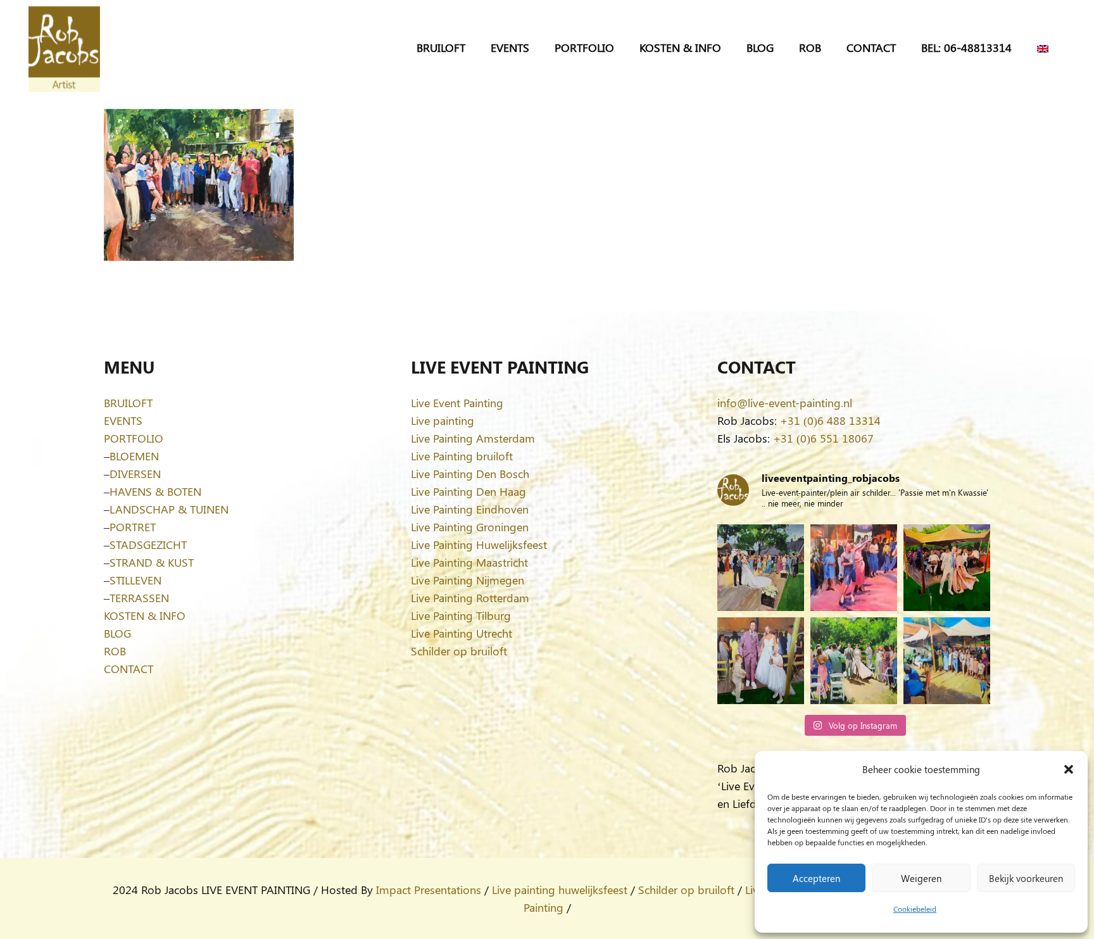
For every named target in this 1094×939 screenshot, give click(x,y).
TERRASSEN (139, 597)
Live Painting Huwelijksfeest (479, 544)
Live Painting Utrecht (461, 633)
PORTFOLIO (133, 438)
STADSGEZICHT (148, 544)
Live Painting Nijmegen (467, 580)
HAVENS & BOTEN (155, 491)
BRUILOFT (128, 402)
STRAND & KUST (152, 562)
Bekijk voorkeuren (1026, 878)
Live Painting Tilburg (461, 615)
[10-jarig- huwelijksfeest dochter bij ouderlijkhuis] (946, 567)
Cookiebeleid (914, 909)
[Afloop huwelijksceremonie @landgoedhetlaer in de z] (853, 660)
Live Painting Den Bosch (470, 473)
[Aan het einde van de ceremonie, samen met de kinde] (760, 660)
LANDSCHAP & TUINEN (169, 509)
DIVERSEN (135, 473)
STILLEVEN (135, 580)
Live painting (442, 420)
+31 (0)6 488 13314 (830, 420)
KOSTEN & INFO (144, 615)
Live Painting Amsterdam (473, 438)
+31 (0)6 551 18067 (823, 438)
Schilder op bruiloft (459, 651)
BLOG (117, 633)
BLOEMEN (134, 455)
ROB (115, 651)
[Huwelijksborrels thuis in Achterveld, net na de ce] (760, 567)
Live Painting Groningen (470, 526)
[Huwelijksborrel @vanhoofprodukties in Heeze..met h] (946, 660)
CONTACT (128, 668)
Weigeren (921, 878)
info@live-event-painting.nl (784, 402)
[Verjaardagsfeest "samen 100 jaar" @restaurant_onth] (853, 567)
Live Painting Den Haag (468, 491)
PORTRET (133, 526)
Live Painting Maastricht (469, 562)
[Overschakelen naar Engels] (1045, 47)
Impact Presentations (428, 889)
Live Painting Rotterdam (470, 597)
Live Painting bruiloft (462, 455)
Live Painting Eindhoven (470, 509)
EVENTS (123, 420)
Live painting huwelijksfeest (559, 889)
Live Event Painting (457, 402)
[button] (1068, 769)
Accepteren (816, 878)
